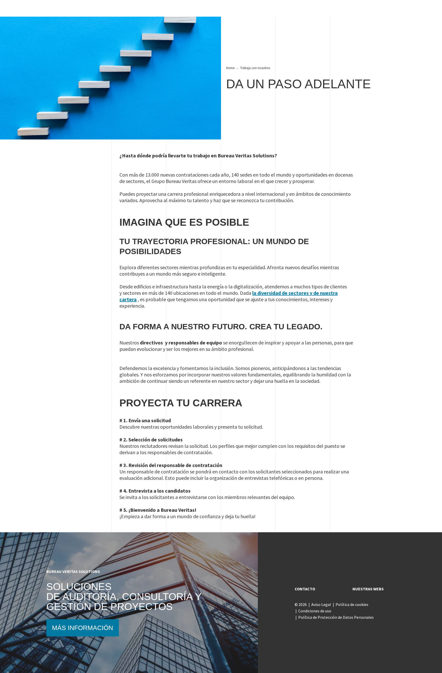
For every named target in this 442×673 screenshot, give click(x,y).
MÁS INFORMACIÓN (82, 627)
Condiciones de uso (314, 610)
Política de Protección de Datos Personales (336, 617)
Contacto (305, 588)
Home (230, 68)
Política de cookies (352, 604)
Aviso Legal (321, 604)
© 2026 (301, 604)
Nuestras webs (368, 588)
